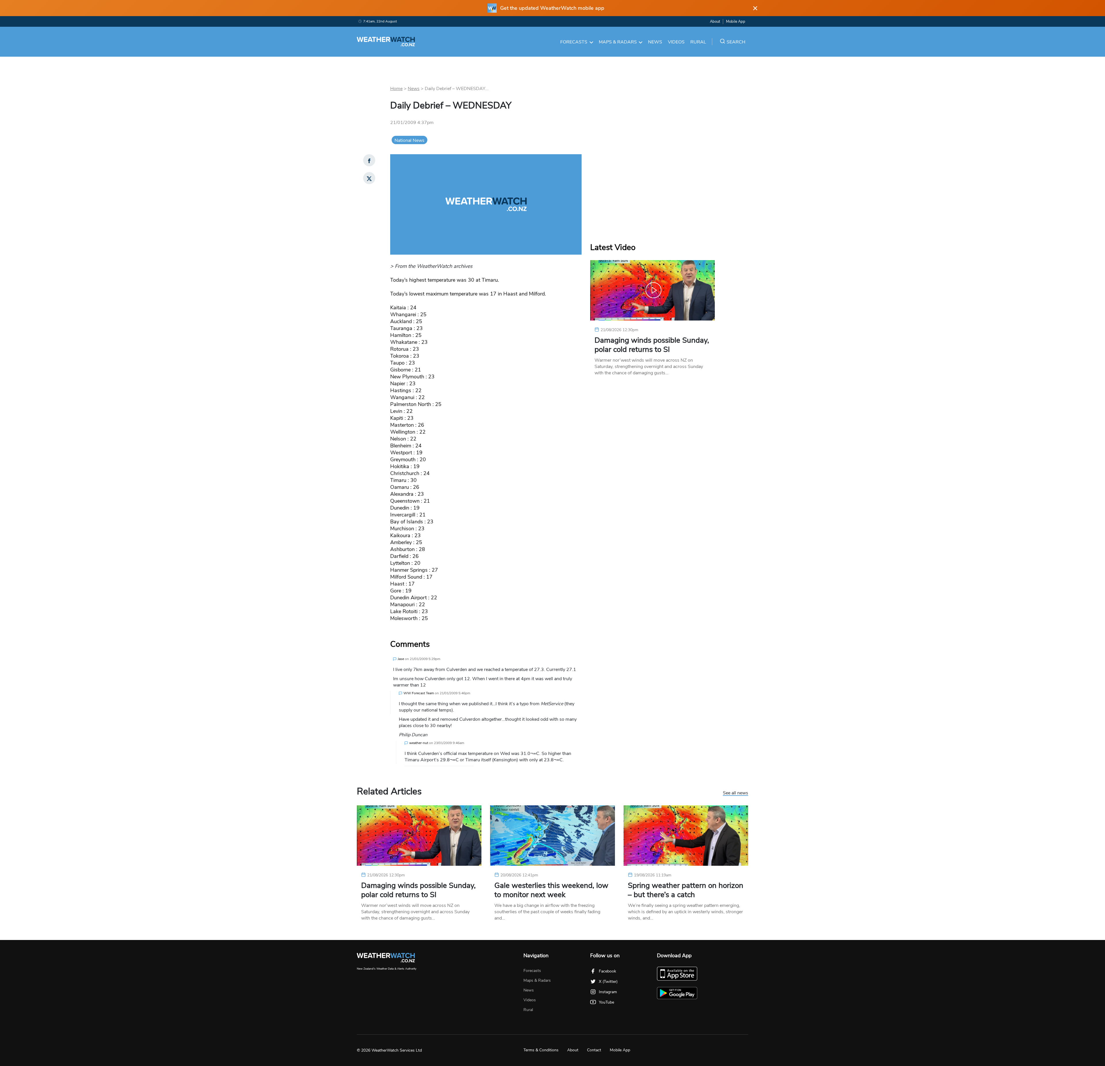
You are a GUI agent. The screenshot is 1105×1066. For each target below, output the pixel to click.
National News (409, 140)
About (715, 21)
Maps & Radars (618, 42)
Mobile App (735, 21)
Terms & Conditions (541, 1050)
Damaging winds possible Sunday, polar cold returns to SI (652, 345)
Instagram (608, 992)
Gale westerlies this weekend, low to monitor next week (551, 890)
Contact (594, 1050)
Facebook (607, 971)
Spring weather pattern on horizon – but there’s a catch (685, 890)
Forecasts (573, 42)
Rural (698, 42)
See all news (735, 793)
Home (396, 88)
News (655, 42)
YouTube (606, 1002)
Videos (676, 42)
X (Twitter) (608, 981)
